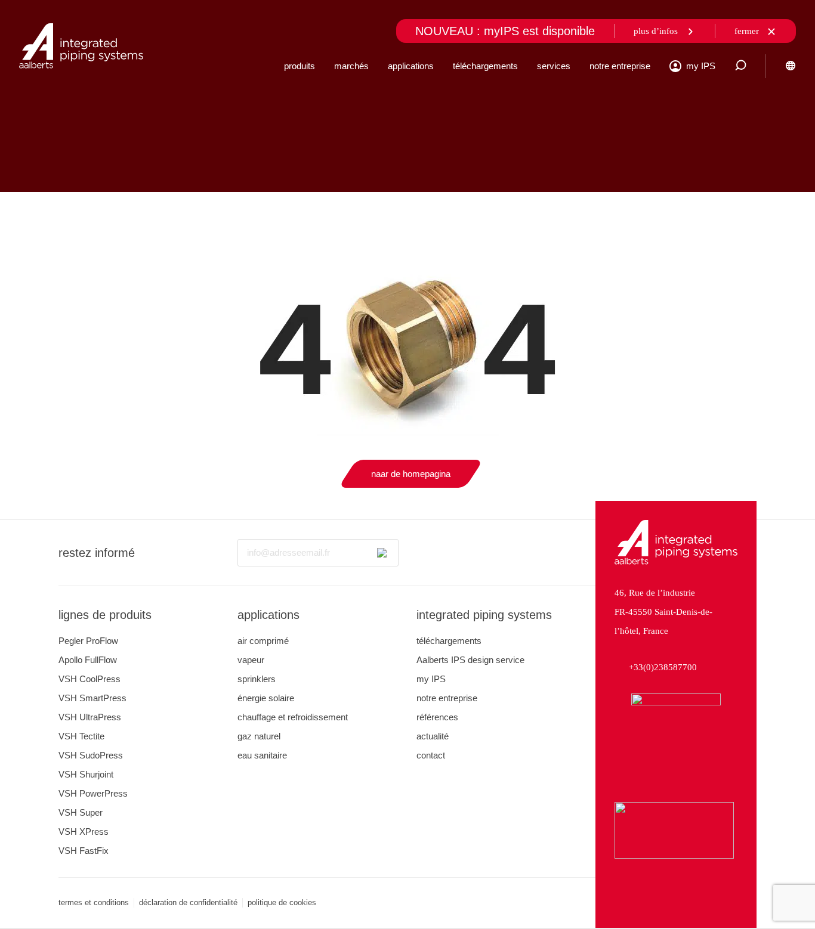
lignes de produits (105, 614)
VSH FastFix (83, 851)
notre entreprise (619, 66)
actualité (432, 736)
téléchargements (485, 66)
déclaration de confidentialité (188, 902)
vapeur (250, 660)
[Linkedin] (423, 552)
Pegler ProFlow (88, 641)
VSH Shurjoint (85, 774)
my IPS (431, 679)
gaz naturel (258, 736)
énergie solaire (265, 698)
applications (411, 66)
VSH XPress (83, 831)
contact (430, 755)
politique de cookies (282, 902)
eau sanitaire (262, 755)
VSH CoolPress (89, 679)
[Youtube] (455, 552)
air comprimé (263, 641)
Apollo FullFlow (87, 660)
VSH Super (80, 812)
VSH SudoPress (90, 755)
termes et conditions (93, 902)
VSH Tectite (81, 736)
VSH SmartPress (92, 698)
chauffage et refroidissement (292, 717)
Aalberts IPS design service (470, 660)
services (553, 66)
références (437, 717)
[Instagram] (487, 552)
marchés (351, 66)
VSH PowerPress (93, 793)
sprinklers (256, 679)
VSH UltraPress (89, 717)
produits (299, 66)
